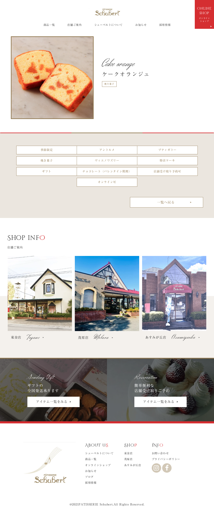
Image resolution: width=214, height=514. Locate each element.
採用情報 (165, 25)
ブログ (89, 477)
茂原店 (128, 459)
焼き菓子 (109, 84)
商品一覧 (49, 25)
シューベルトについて (108, 25)
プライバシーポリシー (166, 459)
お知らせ (141, 25)
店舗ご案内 (74, 25)
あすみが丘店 (132, 465)
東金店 (128, 453)
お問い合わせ (160, 453)
